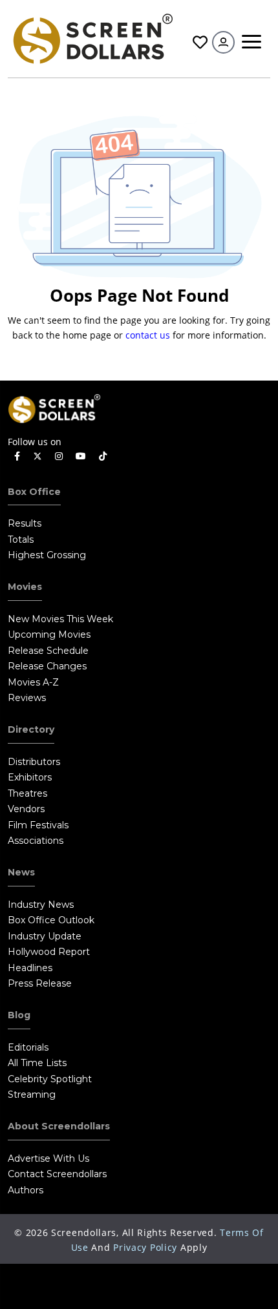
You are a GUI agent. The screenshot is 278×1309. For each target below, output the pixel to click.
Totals (21, 539)
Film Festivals (38, 825)
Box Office (34, 491)
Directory (31, 729)
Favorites (198, 42)
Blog (19, 1015)
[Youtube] (81, 456)
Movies (25, 586)
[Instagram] (59, 456)
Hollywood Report (49, 952)
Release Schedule (48, 650)
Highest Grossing (47, 555)
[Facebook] (17, 456)
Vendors (26, 809)
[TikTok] (103, 456)
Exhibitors (30, 777)
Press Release (40, 983)
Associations (35, 840)
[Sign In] (223, 42)
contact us (147, 335)
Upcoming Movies (49, 634)
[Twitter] (37, 455)
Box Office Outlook (51, 920)
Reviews (27, 698)
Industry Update (44, 936)
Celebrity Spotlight (50, 1079)
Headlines (30, 968)
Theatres (27, 793)
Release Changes (47, 666)
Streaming (32, 1094)
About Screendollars (59, 1126)
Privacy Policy (145, 1247)
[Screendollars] (92, 38)
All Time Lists (37, 1063)
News (21, 872)
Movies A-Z (33, 682)
